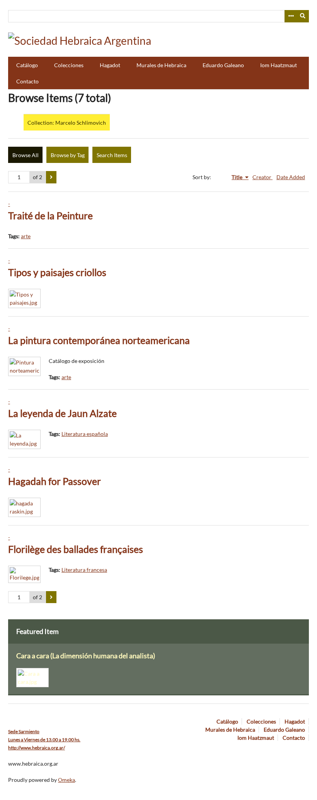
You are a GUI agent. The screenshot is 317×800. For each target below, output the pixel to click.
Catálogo (27, 65)
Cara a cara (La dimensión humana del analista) (85, 656)
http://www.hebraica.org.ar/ (36, 747)
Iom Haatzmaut (278, 65)
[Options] (291, 16)
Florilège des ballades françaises (75, 549)
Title (238, 177)
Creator (262, 177)
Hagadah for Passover (54, 481)
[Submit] (303, 16)
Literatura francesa (84, 569)
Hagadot (110, 65)
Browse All (25, 155)
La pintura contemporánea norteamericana (99, 340)
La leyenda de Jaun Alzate (62, 413)
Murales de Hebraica (161, 65)
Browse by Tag (68, 155)
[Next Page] (51, 177)
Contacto (27, 81)
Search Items (112, 155)
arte (26, 236)
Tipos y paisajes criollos (57, 272)
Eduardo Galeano (223, 65)
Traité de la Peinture (50, 215)
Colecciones (69, 65)
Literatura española (84, 434)
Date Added (290, 177)
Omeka (66, 779)
